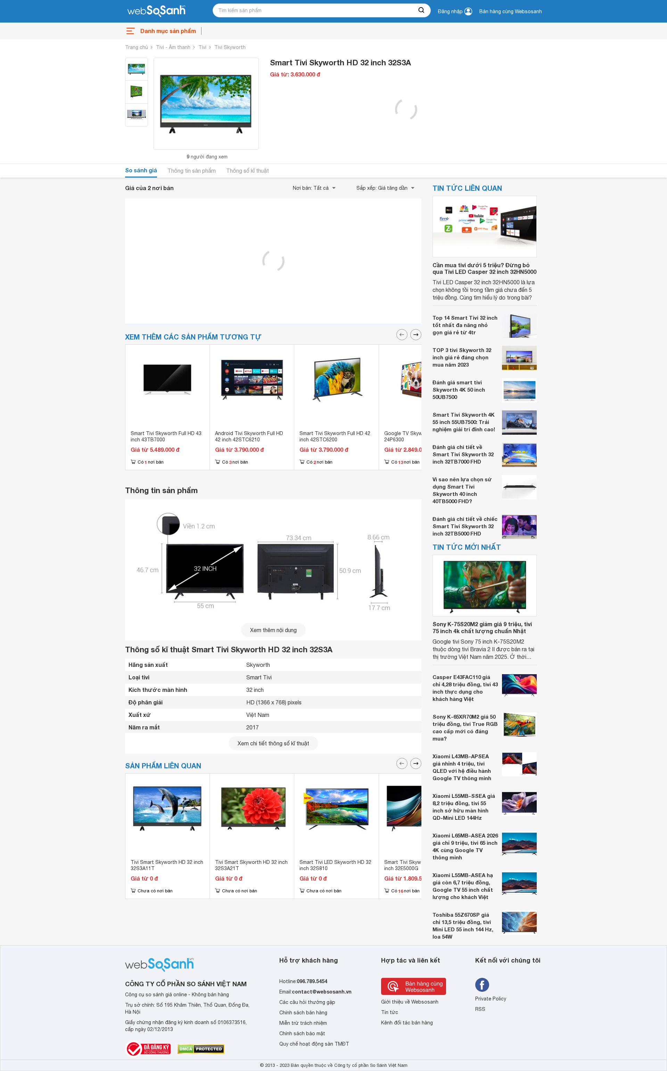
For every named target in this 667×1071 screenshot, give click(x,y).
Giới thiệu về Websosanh (409, 1002)
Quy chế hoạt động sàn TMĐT (314, 1044)
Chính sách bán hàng (303, 1012)
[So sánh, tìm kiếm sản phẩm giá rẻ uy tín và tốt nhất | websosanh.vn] (156, 11)
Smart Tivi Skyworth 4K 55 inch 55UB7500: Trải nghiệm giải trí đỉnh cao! (464, 421)
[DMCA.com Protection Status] (201, 1049)
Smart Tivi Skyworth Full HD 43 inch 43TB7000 (166, 436)
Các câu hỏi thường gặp (307, 1002)
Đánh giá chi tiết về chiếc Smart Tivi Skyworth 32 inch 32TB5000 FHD (465, 526)
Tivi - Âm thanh (173, 47)
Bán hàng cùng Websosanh (510, 11)
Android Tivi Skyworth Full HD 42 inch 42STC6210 (249, 436)
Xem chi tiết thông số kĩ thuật (273, 743)
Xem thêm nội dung (273, 630)
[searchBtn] (421, 10)
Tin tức (389, 1012)
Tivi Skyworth (230, 47)
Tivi (202, 47)
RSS (480, 1009)
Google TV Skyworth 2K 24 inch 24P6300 (420, 436)
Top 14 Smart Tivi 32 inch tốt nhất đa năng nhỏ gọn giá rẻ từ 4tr (465, 324)
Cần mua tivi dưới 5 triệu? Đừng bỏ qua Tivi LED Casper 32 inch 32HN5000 (484, 268)
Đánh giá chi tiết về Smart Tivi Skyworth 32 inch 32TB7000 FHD (463, 454)
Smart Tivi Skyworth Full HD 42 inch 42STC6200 (334, 436)
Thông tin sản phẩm (191, 170)
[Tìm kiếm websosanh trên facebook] (482, 985)
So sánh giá (141, 170)
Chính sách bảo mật (302, 1033)
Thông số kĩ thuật (247, 170)
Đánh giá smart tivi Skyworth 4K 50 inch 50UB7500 (459, 389)
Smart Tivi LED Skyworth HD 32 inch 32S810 (335, 865)
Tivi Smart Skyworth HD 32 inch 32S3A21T (251, 865)
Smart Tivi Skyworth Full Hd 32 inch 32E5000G (419, 865)
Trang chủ (136, 47)
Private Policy (490, 998)
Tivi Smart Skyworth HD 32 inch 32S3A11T (167, 865)
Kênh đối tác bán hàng (407, 1022)
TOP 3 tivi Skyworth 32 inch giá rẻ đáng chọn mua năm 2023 (462, 357)
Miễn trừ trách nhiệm (303, 1023)
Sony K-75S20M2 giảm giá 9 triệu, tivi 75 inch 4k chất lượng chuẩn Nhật (482, 627)
